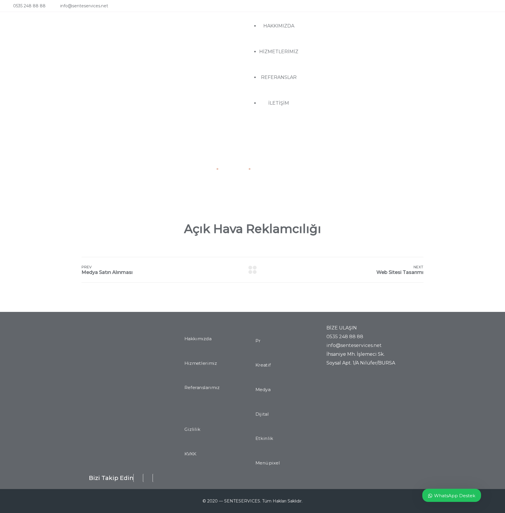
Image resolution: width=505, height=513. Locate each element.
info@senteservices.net (84, 5)
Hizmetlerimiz (200, 363)
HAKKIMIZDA (278, 26)
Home (206, 168)
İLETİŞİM (278, 103)
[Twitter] (495, 8)
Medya (262, 389)
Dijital (262, 414)
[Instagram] (483, 8)
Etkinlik (264, 438)
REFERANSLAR (279, 77)
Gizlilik (192, 429)
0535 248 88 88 (29, 5)
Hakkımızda (197, 338)
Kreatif (263, 365)
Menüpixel (267, 463)
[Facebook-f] (471, 8)
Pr (258, 340)
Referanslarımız (202, 388)
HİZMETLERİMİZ (278, 51)
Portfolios (233, 168)
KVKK (190, 454)
